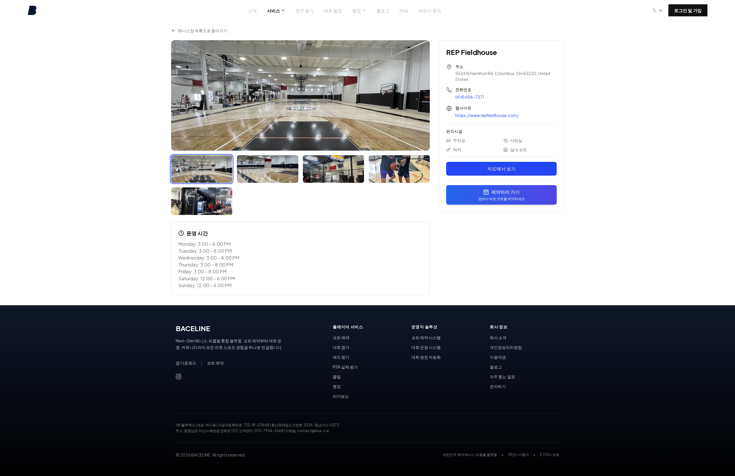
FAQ (404, 10)
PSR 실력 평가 (345, 366)
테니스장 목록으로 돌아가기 (202, 30)
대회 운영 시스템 (426, 347)
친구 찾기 (304, 10)
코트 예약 (215, 362)
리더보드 (341, 396)
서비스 (273, 10)
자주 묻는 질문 (502, 376)
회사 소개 (498, 337)
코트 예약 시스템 (426, 337)
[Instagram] (178, 376)
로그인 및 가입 (688, 10)
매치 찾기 (341, 357)
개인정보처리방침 (506, 347)
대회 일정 (333, 10)
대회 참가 (341, 347)
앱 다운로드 (186, 362)
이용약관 (498, 357)
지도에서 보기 (501, 169)
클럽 (337, 376)
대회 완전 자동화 (426, 357)
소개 (252, 10)
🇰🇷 (660, 10)
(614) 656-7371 (469, 96)
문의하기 (498, 386)
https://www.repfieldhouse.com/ (487, 115)
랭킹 (356, 10)
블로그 (382, 10)
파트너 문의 (430, 10)
